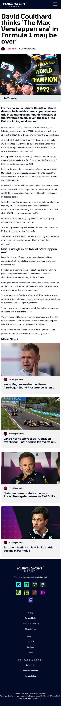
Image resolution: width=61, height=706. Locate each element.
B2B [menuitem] (30, 613)
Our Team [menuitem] (30, 647)
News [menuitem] (30, 653)
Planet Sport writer (16, 379)
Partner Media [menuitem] (30, 618)
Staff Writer (12, 49)
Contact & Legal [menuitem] (30, 660)
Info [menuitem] (30, 636)
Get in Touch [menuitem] (30, 665)
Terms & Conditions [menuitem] (30, 671)
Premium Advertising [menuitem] (31, 624)
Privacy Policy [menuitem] (30, 676)
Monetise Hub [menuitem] (30, 629)
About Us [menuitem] (30, 642)
